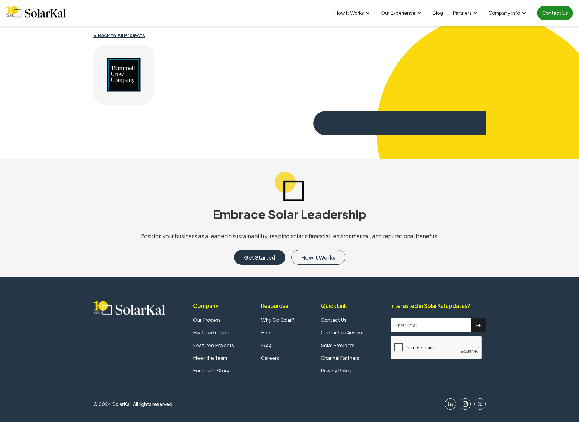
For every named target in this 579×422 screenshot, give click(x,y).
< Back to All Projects (119, 35)
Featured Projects (213, 345)
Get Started (259, 257)
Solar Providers (337, 345)
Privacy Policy (336, 370)
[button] (353, 13)
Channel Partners (340, 358)
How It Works (318, 257)
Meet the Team (210, 358)
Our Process (207, 320)
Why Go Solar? (277, 320)
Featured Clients (212, 332)
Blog (437, 13)
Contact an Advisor (342, 332)
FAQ (266, 345)
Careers (270, 358)
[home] (36, 12)
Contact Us (555, 13)
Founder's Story (211, 370)
